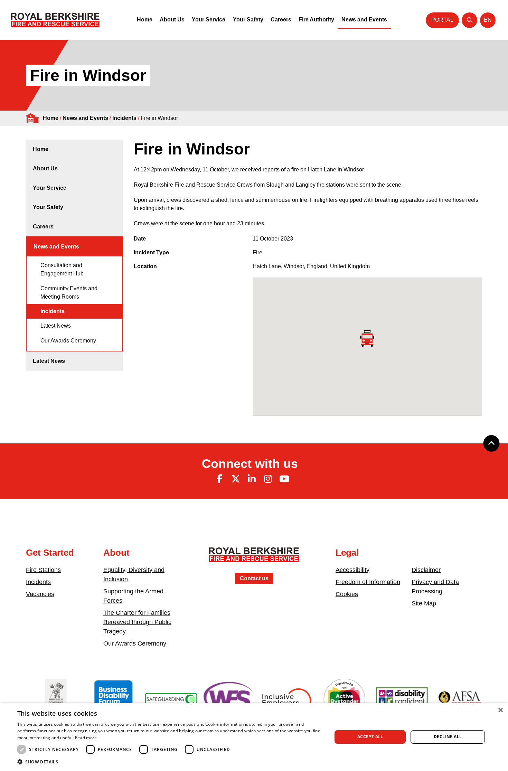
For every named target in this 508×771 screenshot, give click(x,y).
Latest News (55, 326)
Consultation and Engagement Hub (62, 269)
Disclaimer (426, 569)
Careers (281, 19)
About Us (172, 19)
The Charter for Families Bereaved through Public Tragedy (137, 622)
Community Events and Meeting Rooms (68, 292)
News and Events (364, 19)
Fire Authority (316, 19)
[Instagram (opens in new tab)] (268, 479)
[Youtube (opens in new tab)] (284, 479)
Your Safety (248, 19)
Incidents (124, 118)
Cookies (347, 594)
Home (144, 19)
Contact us (254, 578)
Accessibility (352, 569)
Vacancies (40, 594)
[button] (170, 762)
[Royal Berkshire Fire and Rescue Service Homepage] (55, 20)
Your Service (208, 19)
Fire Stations (43, 569)
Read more (86, 738)
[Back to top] (491, 443)
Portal (442, 20)
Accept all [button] (370, 737)
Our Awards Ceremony (68, 341)
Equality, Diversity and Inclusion (133, 574)
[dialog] (254, 737)
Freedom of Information (368, 582)
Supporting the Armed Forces (133, 596)
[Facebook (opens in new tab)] (219, 479)
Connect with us (250, 464)
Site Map (424, 603)
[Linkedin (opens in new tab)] (252, 479)
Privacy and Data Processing (435, 587)
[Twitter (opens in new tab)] (236, 479)
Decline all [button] (448, 737)
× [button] (500, 710)
